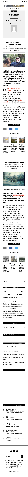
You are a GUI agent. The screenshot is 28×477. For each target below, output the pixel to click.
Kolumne (15, 304)
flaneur (13, 298)
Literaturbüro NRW (9, 306)
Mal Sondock (16, 306)
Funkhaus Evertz (6, 300)
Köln (22, 304)
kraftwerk (19, 304)
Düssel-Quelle (14, 294)
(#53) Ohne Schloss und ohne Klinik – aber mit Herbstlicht (22, 148)
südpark (21, 313)
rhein (10, 313)
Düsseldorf (8, 166)
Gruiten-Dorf (18, 300)
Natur (24, 48)
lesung (4, 306)
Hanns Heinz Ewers (8, 302)
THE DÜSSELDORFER (18, 195)
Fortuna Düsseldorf (19, 298)
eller (4, 298)
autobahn (4, 292)
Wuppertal (23, 315)
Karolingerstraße (8, 304)
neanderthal (19, 311)
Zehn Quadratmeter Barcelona (10, 352)
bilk (20, 291)
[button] (23, 281)
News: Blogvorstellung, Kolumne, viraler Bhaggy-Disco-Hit (7, 149)
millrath (18, 308)
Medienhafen (8, 308)
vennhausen (9, 315)
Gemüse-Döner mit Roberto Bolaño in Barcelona (15, 440)
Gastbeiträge (18, 48)
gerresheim (12, 300)
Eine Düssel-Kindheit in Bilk (14, 162)
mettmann (13, 308)
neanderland (6, 311)
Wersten (19, 315)
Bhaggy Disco (16, 292)
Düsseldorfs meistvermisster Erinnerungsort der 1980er (13, 426)
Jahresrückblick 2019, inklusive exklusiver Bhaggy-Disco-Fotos (7, 268)
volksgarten (13, 315)
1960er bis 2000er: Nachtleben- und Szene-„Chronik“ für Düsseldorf (15, 412)
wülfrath (5, 317)
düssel (10, 294)
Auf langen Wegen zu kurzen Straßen (13, 266)
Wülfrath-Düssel (9, 317)
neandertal (12, 311)
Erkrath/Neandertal (8, 48)
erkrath (8, 297)
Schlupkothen (13, 313)
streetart (18, 313)
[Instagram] (26, 1)
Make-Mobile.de (15, 466)
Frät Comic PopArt (15, 462)
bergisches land (10, 292)
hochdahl (14, 302)
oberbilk (4, 313)
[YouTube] (24, 1)
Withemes (12, 464)
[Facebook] (23, 1)
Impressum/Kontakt (14, 471)
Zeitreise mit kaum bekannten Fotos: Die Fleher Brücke (21, 268)
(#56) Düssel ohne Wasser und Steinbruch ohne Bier (14, 148)
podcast (7, 313)
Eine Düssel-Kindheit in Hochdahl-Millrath (14, 43)
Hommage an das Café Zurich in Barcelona (13, 354)
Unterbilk (4, 315)
